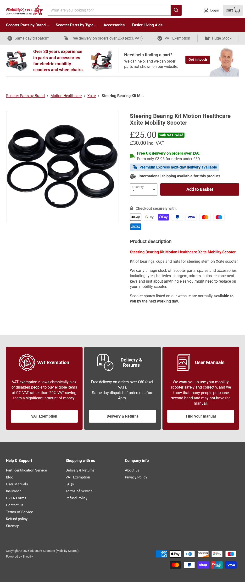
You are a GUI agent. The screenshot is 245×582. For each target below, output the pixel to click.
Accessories (114, 25)
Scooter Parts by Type (75, 25)
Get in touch (198, 59)
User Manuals (17, 484)
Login (214, 10)
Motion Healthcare (66, 95)
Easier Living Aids (147, 25)
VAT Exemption (44, 416)
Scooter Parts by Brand (26, 25)
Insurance (14, 491)
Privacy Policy (136, 477)
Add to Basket (199, 189)
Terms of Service (19, 512)
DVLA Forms (16, 498)
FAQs (70, 484)
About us (132, 470)
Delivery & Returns (123, 416)
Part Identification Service (26, 470)
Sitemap (12, 526)
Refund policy (17, 519)
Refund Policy (76, 498)
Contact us (14, 505)
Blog (9, 477)
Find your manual (201, 416)
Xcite (91, 95)
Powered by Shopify (19, 556)
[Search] (176, 10)
